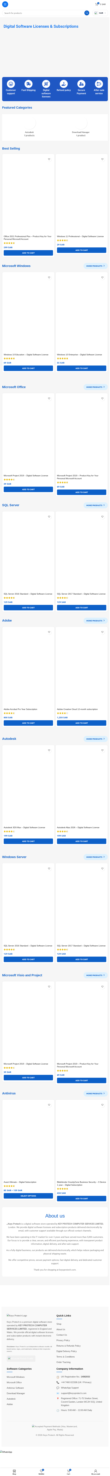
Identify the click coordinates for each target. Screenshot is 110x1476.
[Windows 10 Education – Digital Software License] (28, 312)
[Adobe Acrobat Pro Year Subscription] (28, 667)
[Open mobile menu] (5, 4)
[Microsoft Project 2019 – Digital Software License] (28, 434)
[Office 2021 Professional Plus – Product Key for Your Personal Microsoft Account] (28, 194)
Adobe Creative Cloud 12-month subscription (77, 709)
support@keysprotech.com (74, 1393)
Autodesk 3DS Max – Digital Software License (24, 827)
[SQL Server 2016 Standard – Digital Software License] (28, 552)
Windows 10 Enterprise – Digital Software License (79, 354)
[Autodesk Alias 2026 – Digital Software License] (81, 785)
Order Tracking (63, 1362)
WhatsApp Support (70, 1387)
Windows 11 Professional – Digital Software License (80, 236)
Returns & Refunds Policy (68, 1346)
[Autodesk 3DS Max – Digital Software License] (28, 785)
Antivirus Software (15, 1388)
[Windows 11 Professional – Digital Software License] (81, 194)
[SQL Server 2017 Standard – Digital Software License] (81, 552)
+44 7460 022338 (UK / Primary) (76, 1382)
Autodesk (11, 1399)
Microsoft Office (14, 1382)
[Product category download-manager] (81, 127)
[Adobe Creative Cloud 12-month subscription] (81, 667)
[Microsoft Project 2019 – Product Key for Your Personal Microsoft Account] (81, 434)
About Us (60, 1329)
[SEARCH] (86, 12)
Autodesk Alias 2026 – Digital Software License (78, 827)
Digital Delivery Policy (66, 1351)
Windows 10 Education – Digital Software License (26, 354)
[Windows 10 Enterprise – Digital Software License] (81, 312)
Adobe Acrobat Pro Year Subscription (20, 709)
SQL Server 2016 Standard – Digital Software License (28, 594)
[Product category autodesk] (29, 127)
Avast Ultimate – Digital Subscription (20, 1182)
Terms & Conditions (65, 1356)
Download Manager (16, 1393)
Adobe (10, 1404)
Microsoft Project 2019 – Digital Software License (26, 475)
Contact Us (61, 1335)
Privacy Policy (63, 1340)
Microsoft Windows (16, 1377)
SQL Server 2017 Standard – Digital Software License (81, 594)
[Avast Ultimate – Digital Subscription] (28, 1140)
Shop (58, 1324)
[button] (28, 253)
